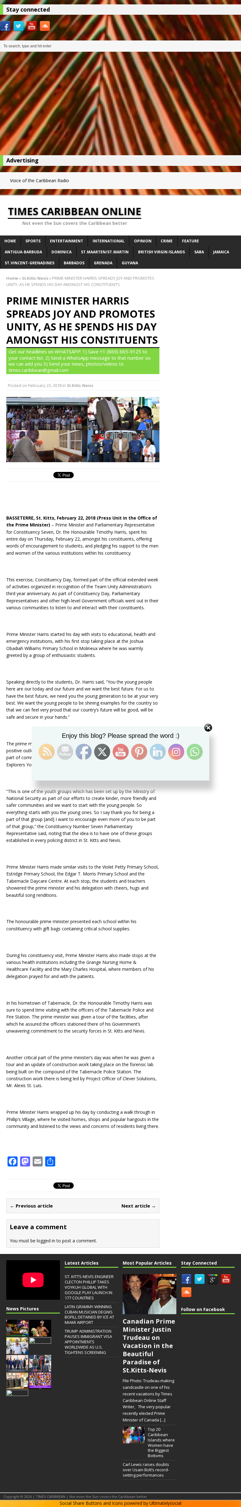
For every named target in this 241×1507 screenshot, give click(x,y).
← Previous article (31, 1206)
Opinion (143, 241)
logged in (46, 1241)
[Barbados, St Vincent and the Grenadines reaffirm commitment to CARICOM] (17, 1368)
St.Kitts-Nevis (80, 385)
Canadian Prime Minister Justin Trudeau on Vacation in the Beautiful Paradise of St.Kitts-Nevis (149, 1345)
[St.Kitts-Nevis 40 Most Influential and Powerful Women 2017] (40, 1385)
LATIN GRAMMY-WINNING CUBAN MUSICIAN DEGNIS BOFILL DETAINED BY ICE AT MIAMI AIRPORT (89, 1314)
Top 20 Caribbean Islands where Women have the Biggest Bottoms (161, 1442)
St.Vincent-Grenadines (29, 263)
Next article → (138, 1206)
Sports (32, 241)
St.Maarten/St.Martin (105, 252)
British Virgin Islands (161, 252)
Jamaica (221, 252)
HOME (10, 241)
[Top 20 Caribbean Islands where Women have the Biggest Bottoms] (134, 1440)
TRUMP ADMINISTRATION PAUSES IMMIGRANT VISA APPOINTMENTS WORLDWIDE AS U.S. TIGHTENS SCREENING (88, 1341)
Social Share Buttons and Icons (91, 1503)
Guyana (130, 263)
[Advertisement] (120, 105)
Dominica (61, 252)
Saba (199, 252)
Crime (167, 241)
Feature (190, 241)
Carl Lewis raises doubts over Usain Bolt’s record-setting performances (146, 1470)
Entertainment (66, 241)
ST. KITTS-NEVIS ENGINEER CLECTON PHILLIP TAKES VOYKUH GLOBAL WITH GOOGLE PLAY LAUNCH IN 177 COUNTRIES (89, 1287)
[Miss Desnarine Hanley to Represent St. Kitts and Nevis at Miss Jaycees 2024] (40, 1333)
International (109, 241)
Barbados (74, 263)
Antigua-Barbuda (23, 252)
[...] (162, 1420)
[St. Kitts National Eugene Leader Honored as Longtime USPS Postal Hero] (17, 1350)
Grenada (103, 263)
